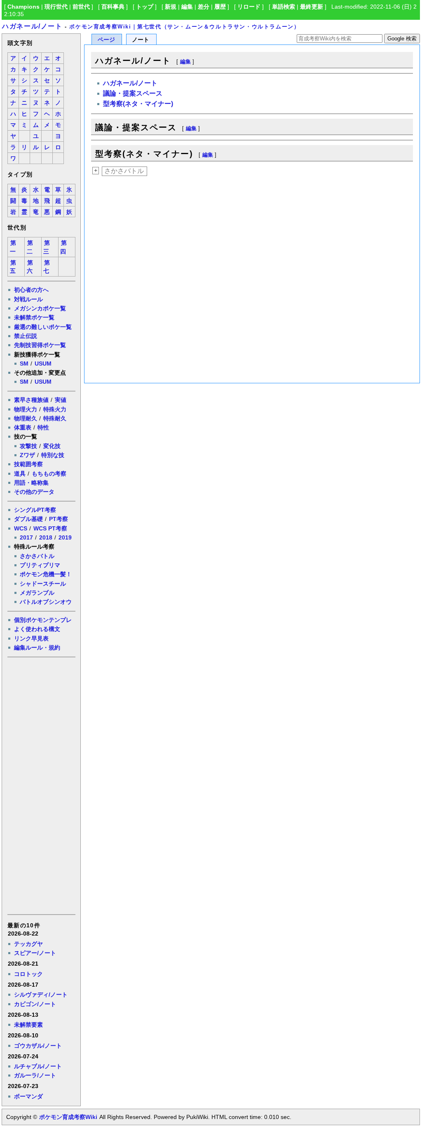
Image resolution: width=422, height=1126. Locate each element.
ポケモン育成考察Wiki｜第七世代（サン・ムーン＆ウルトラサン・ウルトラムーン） (184, 26)
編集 (187, 6)
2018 (45, 537)
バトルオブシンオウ (46, 601)
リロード (248, 6)
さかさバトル (37, 556)
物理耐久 (25, 418)
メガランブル (37, 592)
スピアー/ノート (35, 953)
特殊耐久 (54, 418)
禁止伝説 (25, 336)
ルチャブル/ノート (38, 1066)
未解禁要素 (28, 1024)
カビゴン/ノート (35, 1004)
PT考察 (58, 519)
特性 (43, 427)
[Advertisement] (41, 785)
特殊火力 (54, 409)
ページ (106, 40)
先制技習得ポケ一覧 (40, 345)
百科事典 (112, 6)
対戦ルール (28, 299)
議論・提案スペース (132, 93)
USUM (43, 363)
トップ (144, 6)
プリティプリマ (40, 565)
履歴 (220, 6)
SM (24, 363)
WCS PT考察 (50, 528)
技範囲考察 (28, 464)
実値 (60, 399)
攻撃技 (28, 446)
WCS (20, 528)
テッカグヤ (28, 944)
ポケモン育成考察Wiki (68, 1117)
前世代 (81, 6)
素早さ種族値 (31, 399)
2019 (65, 537)
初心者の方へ (31, 289)
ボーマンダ (28, 1096)
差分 (203, 6)
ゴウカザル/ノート (38, 1045)
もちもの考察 (49, 473)
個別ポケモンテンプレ (43, 620)
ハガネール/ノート (32, 26)
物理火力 (25, 409)
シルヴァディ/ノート (41, 994)
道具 (20, 473)
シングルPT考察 (35, 510)
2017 (26, 537)
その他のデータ (34, 491)
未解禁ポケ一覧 (34, 317)
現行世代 (56, 6)
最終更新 (311, 6)
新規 (170, 6)
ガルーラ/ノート (35, 1075)
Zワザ (27, 455)
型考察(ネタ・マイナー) (138, 103)
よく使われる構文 (37, 629)
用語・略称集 (31, 482)
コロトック (28, 974)
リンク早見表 (31, 638)
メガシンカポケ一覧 (40, 308)
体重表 (22, 427)
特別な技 (52, 455)
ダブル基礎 (28, 519)
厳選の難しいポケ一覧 (43, 327)
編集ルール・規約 (37, 647)
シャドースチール (43, 583)
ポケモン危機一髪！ (46, 574)
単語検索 (283, 6)
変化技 (52, 446)
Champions (23, 6)
